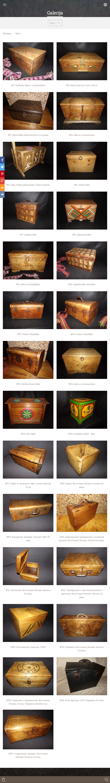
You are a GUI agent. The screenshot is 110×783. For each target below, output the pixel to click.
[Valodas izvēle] (105, 5)
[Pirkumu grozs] (3, 779)
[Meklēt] (106, 779)
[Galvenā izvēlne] (5, 5)
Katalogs (7, 33)
